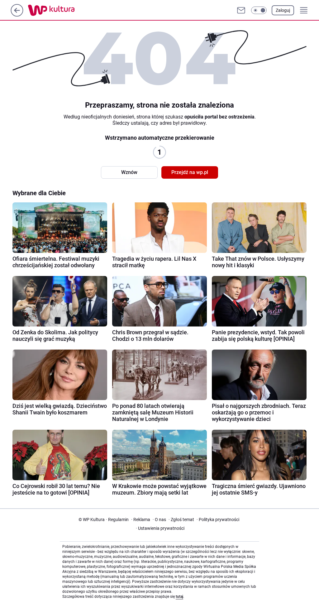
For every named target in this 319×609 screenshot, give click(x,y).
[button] (259, 10)
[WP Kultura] (65, 10)
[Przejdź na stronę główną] (17, 15)
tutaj (179, 596)
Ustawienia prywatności (160, 528)
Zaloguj (283, 10)
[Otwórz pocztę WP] (241, 10)
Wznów (129, 172)
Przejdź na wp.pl (189, 172)
